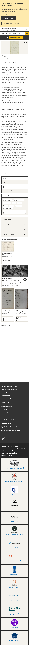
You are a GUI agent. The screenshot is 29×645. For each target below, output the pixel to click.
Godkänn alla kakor (8, 18)
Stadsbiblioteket (5, 399)
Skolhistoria (6, 203)
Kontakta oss (4, 409)
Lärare (19, 203)
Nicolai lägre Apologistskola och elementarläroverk (14, 211)
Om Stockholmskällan (6, 412)
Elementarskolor (7, 208)
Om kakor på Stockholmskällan (8, 14)
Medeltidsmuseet (5, 395)
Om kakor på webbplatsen (7, 419)
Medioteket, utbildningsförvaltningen (10, 389)
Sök (27, 33)
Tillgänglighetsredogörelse (7, 416)
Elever (11, 205)
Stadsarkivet (12, 58)
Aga (13, 203)
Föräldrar (18, 205)
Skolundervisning (18, 200)
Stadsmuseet (4, 392)
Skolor (4, 205)
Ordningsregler (7, 200)
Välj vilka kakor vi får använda (11, 23)
